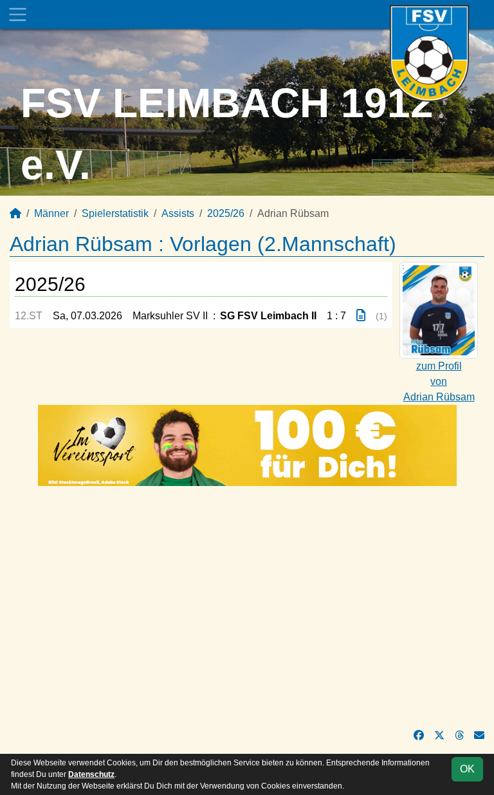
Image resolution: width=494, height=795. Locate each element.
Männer (51, 213)
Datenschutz (91, 774)
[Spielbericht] (360, 316)
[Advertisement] (247, 607)
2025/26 (225, 213)
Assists (177, 213)
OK (467, 768)
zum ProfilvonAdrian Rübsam (439, 381)
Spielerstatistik (115, 213)
